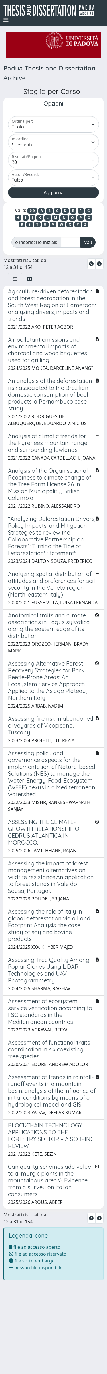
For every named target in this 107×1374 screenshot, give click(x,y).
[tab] (15, 279)
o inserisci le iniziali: (36, 242)
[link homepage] (51, 10)
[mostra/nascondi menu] (6, 20)
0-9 (32, 210)
